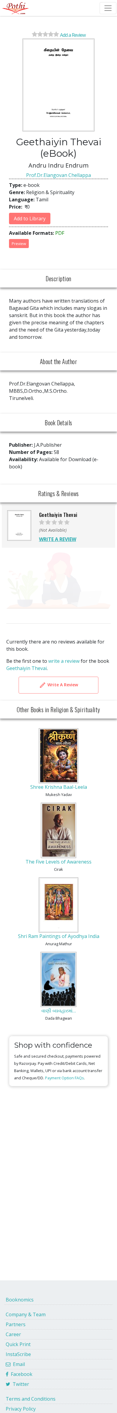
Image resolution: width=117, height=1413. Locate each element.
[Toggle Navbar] (108, 8)
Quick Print (18, 1344)
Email (17, 1364)
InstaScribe (18, 1354)
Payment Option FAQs (64, 1078)
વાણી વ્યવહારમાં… (58, 1010)
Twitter (19, 1384)
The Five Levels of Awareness (59, 861)
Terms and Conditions (31, 1399)
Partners (16, 1324)
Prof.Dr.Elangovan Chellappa (58, 175)
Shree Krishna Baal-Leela (58, 787)
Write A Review (62, 685)
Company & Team (26, 1314)
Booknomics (20, 1299)
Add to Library (30, 218)
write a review (64, 661)
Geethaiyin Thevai (26, 668)
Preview (19, 243)
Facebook (20, 1374)
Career (13, 1334)
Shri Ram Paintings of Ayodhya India (58, 936)
